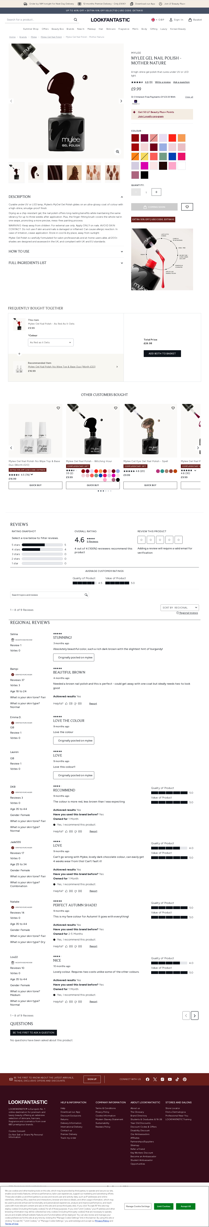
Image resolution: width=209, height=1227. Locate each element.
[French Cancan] (135, 147)
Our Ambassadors (140, 1134)
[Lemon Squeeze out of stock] (144, 156)
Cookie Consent (17, 1131)
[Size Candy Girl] (105, 480)
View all (189, 97)
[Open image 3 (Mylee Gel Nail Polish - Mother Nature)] (55, 172)
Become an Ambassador (143, 1156)
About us (135, 1108)
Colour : (137, 131)
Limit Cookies (163, 1206)
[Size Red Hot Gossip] (113, 471)
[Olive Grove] (163, 156)
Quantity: (137, 185)
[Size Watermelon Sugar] (105, 475)
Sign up (92, 1079)
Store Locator (173, 1108)
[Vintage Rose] (135, 175)
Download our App (70, 1112)
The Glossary (137, 1112)
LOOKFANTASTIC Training (178, 1119)
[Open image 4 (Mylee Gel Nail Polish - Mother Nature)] (74, 172)
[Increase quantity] (156, 192)
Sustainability (102, 1123)
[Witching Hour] (144, 175)
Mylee (34, 37)
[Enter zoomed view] (117, 151)
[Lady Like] (135, 166)
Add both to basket (162, 353)
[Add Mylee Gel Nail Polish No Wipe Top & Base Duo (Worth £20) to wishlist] (58, 408)
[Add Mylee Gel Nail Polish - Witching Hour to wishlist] (115, 408)
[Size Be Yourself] (92, 475)
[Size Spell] (166, 471)
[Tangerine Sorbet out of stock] (135, 156)
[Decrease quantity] (136, 192)
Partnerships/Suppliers (142, 1141)
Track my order (68, 1138)
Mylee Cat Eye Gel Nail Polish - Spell (145, 461)
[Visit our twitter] (155, 1079)
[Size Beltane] (162, 471)
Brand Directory (139, 1115)
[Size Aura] (158, 471)
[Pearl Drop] (163, 138)
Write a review (163, 82)
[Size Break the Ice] (109, 480)
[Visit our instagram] (162, 1079)
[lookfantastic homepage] (110, 20)
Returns (64, 1119)
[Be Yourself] (154, 156)
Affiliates (135, 1138)
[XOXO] (182, 147)
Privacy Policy (102, 1112)
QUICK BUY (35, 485)
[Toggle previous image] (11, 101)
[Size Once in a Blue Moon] (118, 471)
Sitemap (135, 1145)
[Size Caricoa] (113, 475)
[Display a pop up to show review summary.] (31, 474)
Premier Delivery (69, 1134)
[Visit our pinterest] (184, 1079)
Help (63, 1108)
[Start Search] (75, 19)
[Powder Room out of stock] (154, 138)
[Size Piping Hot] (96, 471)
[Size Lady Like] (109, 475)
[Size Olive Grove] (96, 475)
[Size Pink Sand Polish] (171, 471)
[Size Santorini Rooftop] (100, 475)
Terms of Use (11, 1224)
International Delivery (71, 1127)
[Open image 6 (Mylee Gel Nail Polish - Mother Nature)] (112, 172)
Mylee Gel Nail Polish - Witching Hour (89, 461)
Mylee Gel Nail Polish (51, 37)
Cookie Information (106, 1115)
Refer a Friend (138, 1149)
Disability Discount (140, 1130)
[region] (104, 1206)
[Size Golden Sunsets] (175, 471)
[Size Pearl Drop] (92, 471)
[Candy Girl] (172, 166)
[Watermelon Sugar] (182, 156)
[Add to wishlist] (187, 207)
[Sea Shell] (154, 166)
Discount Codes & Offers (144, 1127)
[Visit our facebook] (147, 1079)
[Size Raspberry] (87, 471)
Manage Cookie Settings (138, 1206)
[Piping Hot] (172, 138)
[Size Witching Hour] (118, 480)
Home (12, 37)
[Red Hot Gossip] (154, 147)
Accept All (186, 1206)
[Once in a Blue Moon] (163, 147)
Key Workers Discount (142, 1152)
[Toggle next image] (121, 101)
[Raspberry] (144, 138)
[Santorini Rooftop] (172, 156)
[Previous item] (11, 447)
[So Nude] (172, 147)
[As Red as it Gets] (135, 138)
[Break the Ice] (182, 166)
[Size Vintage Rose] (113, 480)
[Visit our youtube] (170, 1079)
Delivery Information (71, 1123)
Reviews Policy (103, 1127)
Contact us (66, 1130)
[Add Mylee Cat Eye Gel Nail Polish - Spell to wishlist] (173, 408)
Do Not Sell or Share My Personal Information (26, 1136)
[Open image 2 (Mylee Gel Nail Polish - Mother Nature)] (36, 172)
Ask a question (181, 82)
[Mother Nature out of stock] (163, 166)
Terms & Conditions (106, 1108)
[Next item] (198, 447)
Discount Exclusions (71, 1115)
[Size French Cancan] (105, 471)
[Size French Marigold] (100, 471)
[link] (176, 20)
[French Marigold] (182, 138)
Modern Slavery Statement (109, 1119)
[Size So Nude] (83, 475)
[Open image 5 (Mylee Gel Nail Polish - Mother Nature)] (93, 172)
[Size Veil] (109, 471)
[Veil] (144, 147)
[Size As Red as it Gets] (83, 471)
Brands (23, 37)
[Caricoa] (144, 166)
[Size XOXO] (87, 475)
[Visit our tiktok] (177, 1079)
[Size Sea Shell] (118, 475)
